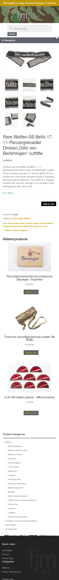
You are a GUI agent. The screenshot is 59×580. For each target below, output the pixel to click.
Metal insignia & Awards (17, 496)
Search (12, 34)
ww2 (45, 226)
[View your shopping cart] (56, 38)
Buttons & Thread (15, 454)
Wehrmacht (38, 226)
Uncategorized (11, 529)
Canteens (12, 458)
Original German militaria (13, 226)
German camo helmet (16, 223)
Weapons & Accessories (17, 516)
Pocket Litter (13, 504)
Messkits (11, 492)
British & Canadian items (17, 450)
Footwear (11, 475)
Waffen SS (28, 226)
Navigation (10, 40)
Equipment (12, 471)
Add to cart (48, 203)
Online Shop (7, 558)
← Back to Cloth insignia (15, 230)
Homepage (7, 550)
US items (11, 512)
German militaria (46, 223)
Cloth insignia (17, 218)
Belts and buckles (15, 446)
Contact (5, 554)
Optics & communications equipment (22, 500)
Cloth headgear (14, 462)
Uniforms (11, 508)
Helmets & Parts (14, 479)
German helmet (32, 223)
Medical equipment (15, 487)
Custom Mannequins (11, 571)
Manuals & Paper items (17, 483)
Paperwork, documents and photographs (21, 521)
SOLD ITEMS (10, 525)
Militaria (27, 218)
